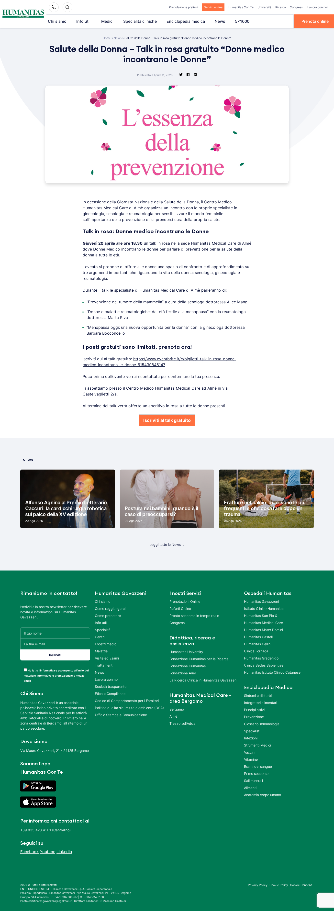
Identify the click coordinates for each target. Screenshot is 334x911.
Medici (107, 21)
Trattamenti (104, 665)
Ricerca (280, 7)
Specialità (103, 630)
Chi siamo (57, 21)
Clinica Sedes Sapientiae (263, 665)
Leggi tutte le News (165, 544)
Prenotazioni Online (184, 601)
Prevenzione (254, 717)
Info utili (83, 21)
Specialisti (252, 731)
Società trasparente (110, 686)
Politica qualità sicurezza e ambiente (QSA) (129, 708)
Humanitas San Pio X (260, 616)
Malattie (101, 651)
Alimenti (250, 788)
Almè (173, 716)
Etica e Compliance (110, 693)
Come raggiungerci (110, 608)
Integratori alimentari (260, 703)
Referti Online (180, 608)
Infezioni (250, 738)
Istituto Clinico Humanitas (264, 608)
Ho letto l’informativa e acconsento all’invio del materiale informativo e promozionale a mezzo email (56, 675)
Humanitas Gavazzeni (261, 601)
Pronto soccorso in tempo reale (194, 616)
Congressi (296, 7)
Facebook (29, 851)
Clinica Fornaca (256, 651)
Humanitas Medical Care (263, 623)
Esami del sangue (258, 766)
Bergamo (176, 709)
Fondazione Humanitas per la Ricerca (199, 659)
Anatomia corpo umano (262, 795)
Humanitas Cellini (257, 644)
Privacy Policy (257, 885)
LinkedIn (64, 851)
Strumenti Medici (257, 745)
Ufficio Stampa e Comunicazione (121, 715)
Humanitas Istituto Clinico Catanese (272, 672)
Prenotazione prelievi (183, 7)
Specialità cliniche (140, 21)
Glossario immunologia (261, 724)
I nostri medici (106, 644)
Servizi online (213, 7)
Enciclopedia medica (186, 21)
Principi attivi (254, 710)
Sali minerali (253, 781)
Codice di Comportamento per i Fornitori (127, 701)
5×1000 (242, 21)
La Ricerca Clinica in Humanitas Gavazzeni (203, 680)
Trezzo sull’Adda (182, 723)
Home (107, 38)
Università (264, 7)
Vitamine (251, 759)
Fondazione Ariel (182, 673)
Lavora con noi (317, 7)
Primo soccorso (256, 773)
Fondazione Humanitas (187, 666)
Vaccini (249, 752)
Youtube (47, 851)
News (220, 21)
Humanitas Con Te (241, 7)
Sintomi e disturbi (258, 695)
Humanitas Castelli (258, 637)
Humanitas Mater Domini (263, 630)
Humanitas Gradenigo (261, 658)
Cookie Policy (278, 885)
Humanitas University (186, 652)
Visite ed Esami (107, 658)
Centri (99, 637)
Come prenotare (108, 616)
